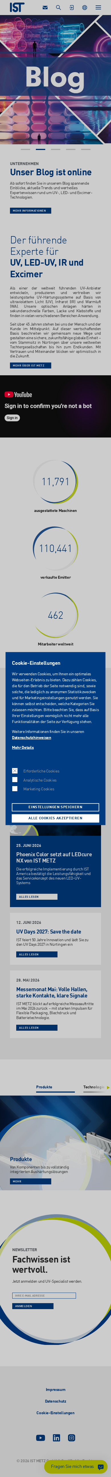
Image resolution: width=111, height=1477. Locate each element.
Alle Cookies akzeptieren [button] (55, 818)
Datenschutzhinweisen (31, 738)
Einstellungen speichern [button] (55, 807)
